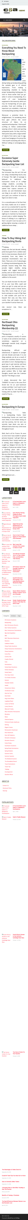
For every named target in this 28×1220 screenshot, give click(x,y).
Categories (6, 616)
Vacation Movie (9, 774)
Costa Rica (7, 654)
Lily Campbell (16, 56)
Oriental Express (9, 719)
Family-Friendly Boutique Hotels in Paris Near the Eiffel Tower (19, 601)
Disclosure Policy (7, 788)
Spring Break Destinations (11, 748)
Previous (6, 489)
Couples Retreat (9, 659)
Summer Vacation (9, 756)
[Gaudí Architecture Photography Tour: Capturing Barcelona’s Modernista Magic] (7, 578)
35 (11, 492)
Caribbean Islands (9, 643)
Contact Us (6, 785)
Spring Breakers (9, 751)
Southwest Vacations (10, 746)
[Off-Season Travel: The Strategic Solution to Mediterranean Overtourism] (7, 567)
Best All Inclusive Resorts (11, 625)
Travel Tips (7, 767)
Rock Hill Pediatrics (10, 735)
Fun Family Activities (10, 677)
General (7, 680)
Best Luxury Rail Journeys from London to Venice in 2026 (19, 546)
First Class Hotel (9, 675)
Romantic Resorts (9, 740)
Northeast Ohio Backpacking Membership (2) (10, 325)
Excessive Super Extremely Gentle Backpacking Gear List (13, 161)
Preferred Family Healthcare (12, 722)
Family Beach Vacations (11, 667)
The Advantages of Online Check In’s (11, 1169)
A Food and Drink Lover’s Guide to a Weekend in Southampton (19, 503)
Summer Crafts (9, 753)
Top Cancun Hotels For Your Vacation (19, 1053)
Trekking (4, 235)
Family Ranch (8, 672)
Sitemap (5, 791)
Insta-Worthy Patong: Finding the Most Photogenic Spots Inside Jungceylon (19, 515)
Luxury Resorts (9, 706)
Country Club (8, 656)
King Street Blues (9, 698)
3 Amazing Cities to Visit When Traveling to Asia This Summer (13, 1188)
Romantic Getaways (10, 738)
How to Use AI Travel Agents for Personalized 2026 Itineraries (19, 536)
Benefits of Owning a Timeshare (10, 1195)
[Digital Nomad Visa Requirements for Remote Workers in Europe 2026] (7, 524)
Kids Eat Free (8, 693)
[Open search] (24, 20)
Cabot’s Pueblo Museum (19, 817)
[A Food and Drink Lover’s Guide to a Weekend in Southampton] (7, 502)
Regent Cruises (9, 727)
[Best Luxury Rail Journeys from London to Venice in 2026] (7, 544)
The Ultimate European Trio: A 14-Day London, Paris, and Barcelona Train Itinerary (19, 556)
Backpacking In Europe (13, 407)
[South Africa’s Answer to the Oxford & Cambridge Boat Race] (7, 935)
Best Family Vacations (10, 628)
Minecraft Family (9, 709)
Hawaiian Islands (9, 683)
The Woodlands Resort (11, 761)
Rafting (7, 725)
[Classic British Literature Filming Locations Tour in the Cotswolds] (7, 591)
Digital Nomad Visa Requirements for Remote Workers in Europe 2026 (18, 526)
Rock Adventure (9, 732)
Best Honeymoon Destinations (13, 630)
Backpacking (5, 45)
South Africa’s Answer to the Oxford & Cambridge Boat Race (19, 936)
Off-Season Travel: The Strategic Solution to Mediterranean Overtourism (19, 569)
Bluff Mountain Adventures (12, 638)
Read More (5, 149)
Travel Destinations (10, 764)
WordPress (10, 1218)
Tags (19, 616)
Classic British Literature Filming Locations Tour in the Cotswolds (19, 592)
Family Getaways (9, 670)
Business (7, 641)
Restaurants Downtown (11, 730)
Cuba (6, 662)
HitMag (17, 1218)
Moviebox (7, 714)
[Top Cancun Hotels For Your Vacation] (7, 1052)
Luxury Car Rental (9, 704)
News (6, 717)
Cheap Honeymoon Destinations (13, 649)
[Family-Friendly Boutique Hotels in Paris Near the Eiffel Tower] (7, 600)
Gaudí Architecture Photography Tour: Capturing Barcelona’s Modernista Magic (18, 580)
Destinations (8, 664)
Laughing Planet (9, 701)
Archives (13, 616)
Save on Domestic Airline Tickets (10, 1181)
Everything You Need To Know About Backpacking (14, 51)
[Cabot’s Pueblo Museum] (7, 817)
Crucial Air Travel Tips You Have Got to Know (14, 1175)
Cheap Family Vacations (11, 646)
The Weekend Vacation (11, 759)
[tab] (6, 615)
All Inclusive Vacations (10, 620)
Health (6, 685)
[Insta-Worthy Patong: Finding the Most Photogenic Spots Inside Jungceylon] (7, 513)
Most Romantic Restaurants (12, 711)
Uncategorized (8, 772)
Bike (6, 636)
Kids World (7, 696)
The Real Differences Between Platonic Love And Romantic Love (14, 1202)
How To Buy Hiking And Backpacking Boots (14, 239)
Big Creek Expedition (10, 633)
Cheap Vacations (9, 651)
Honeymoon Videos (10, 688)
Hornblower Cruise (9, 691)
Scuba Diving (8, 743)
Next (16, 492)
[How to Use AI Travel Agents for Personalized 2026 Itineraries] (7, 535)
